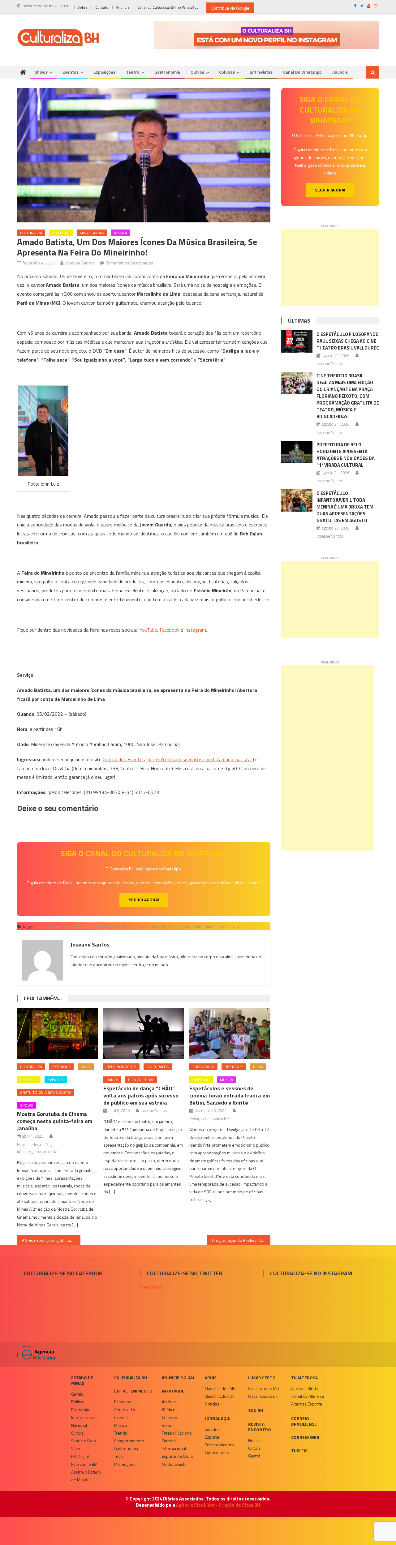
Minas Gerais (92, 233)
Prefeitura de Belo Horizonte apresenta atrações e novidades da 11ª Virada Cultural (345, 455)
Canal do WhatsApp (302, 72)
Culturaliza (31, 233)
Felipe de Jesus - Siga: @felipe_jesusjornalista (37, 1148)
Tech (118, 1456)
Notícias (212, 1404)
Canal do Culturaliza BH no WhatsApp (168, 7)
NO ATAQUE (173, 1391)
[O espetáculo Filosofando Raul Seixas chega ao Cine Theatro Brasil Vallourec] (296, 341)
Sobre (83, 7)
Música (120, 233)
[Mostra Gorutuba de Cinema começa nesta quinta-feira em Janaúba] (57, 1033)
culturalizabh (123, 926)
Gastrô (254, 1456)
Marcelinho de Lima (221, 926)
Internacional (83, 1417)
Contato (101, 7)
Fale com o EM (84, 1464)
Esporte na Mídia (177, 1456)
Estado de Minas (82, 1380)
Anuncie (123, 7)
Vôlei (166, 1425)
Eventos (70, 72)
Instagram (195, 629)
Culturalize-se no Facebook (63, 1273)
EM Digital (80, 1456)
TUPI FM (299, 1450)
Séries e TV (124, 1409)
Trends (120, 1433)
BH (107, 926)
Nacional (79, 1425)
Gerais (77, 1394)
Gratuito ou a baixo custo (45, 1092)
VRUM (211, 1377)
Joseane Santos (80, 263)
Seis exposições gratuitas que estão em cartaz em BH (52, 1240)
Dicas (86, 1067)
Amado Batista (49, 926)
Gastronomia (167, 72)
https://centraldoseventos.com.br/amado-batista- (200, 759)
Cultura (77, 1433)
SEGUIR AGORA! (144, 899)
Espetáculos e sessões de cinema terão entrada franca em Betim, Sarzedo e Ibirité (229, 1095)
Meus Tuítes (151, 1287)
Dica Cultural (141, 1080)
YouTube (148, 629)
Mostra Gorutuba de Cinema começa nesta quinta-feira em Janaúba (54, 1121)
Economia (80, 1409)
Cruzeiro (169, 1417)
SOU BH (255, 1410)
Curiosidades (217, 1452)
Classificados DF (220, 1396)
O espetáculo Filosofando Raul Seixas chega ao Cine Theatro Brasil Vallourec (347, 341)
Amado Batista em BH (83, 926)
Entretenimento (133, 1391)
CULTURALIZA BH (130, 1377)
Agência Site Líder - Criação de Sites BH (218, 1505)
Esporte (212, 1437)
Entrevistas (261, 72)
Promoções (125, 1464)
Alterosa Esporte (306, 1404)
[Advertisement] (330, 267)
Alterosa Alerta (304, 1388)
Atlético (168, 1409)
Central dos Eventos (124, 759)
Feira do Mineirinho (185, 926)
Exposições (104, 72)
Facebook (169, 629)
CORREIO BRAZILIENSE (304, 1421)
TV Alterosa (304, 1377)
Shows (41, 72)
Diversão (61, 233)
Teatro (133, 72)
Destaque (61, 1067)
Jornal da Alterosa (307, 1396)
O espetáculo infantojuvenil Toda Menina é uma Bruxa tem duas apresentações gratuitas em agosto (344, 507)
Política (77, 1401)
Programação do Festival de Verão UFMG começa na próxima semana (241, 1240)
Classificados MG (220, 1388)
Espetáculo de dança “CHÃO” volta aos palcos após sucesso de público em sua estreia (141, 1095)
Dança (112, 1080)
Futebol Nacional (177, 1433)
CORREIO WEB (305, 1437)
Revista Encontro (259, 1427)
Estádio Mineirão (151, 926)
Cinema (121, 1417)
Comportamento (129, 1440)
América (169, 1401)
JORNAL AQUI (217, 1418)
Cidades (212, 1429)
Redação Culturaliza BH (209, 1118)
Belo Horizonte (121, 1067)
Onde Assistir (174, 1464)
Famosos (122, 1401)
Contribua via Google (230, 8)
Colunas (227, 72)
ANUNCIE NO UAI (178, 1377)
